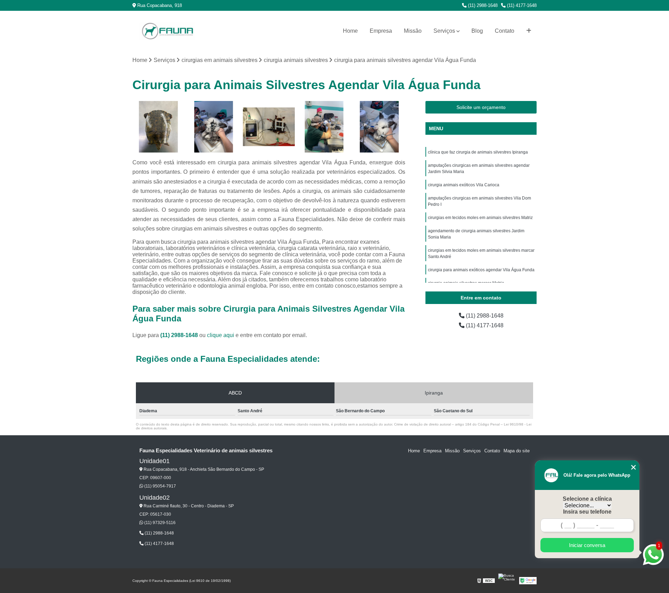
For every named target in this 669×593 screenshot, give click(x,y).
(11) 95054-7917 (159, 486)
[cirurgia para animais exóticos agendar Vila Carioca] (379, 127)
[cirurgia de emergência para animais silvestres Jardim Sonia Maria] (269, 127)
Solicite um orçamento (481, 107)
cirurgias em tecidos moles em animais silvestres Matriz (480, 217)
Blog (477, 31)
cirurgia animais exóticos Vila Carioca (463, 184)
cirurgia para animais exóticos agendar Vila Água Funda (481, 269)
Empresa (381, 31)
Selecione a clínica (587, 499)
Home (350, 31)
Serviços (444, 31)
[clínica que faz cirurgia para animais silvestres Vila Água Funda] (214, 127)
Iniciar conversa (587, 545)
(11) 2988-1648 (482, 5)
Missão (413, 31)
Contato (504, 31)
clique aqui (220, 335)
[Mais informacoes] (529, 31)
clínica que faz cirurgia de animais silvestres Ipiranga (478, 152)
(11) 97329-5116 (159, 522)
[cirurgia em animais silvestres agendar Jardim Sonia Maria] (158, 127)
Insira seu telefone (587, 512)
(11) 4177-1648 (521, 5)
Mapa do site (516, 450)
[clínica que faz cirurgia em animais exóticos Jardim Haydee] (324, 127)
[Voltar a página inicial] (167, 31)
